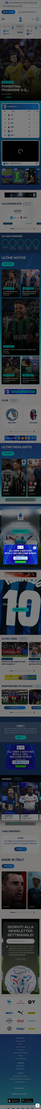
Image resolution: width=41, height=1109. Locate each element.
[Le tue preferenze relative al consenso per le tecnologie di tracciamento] (37, 1105)
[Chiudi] (34, 547)
